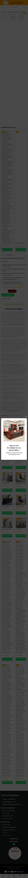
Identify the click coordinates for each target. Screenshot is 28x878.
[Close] (26, 416)
